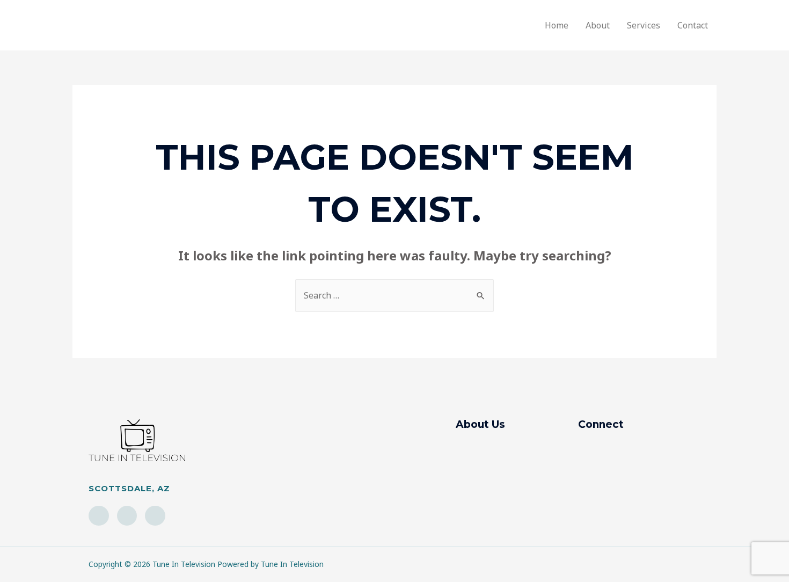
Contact (692, 25)
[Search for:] (394, 295)
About (598, 25)
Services (643, 25)
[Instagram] (99, 516)
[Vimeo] (155, 516)
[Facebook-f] (127, 516)
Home (556, 25)
